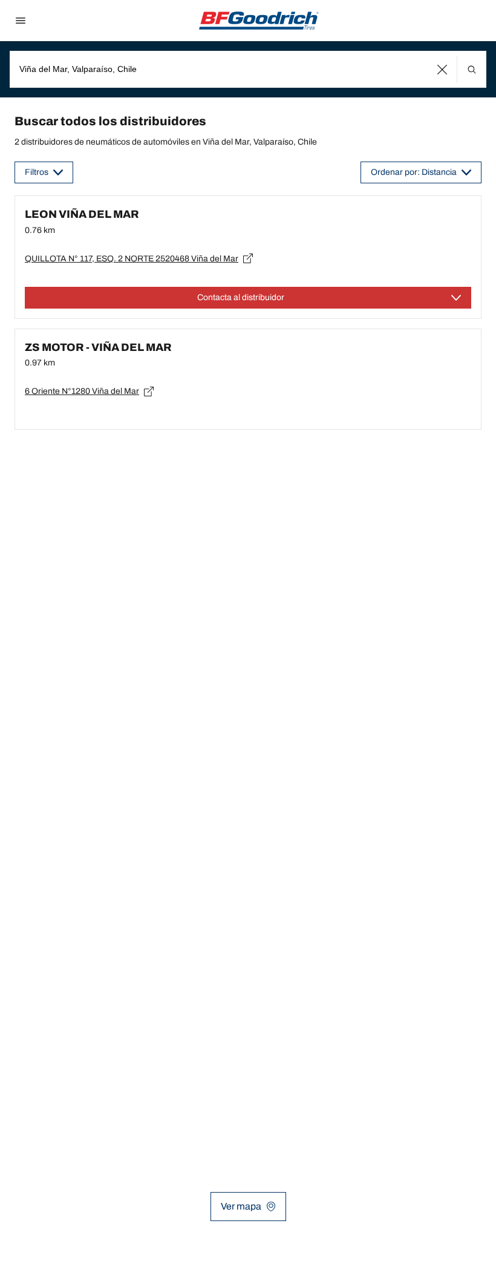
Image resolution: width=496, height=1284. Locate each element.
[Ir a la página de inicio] (259, 20)
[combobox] (248, 69)
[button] (442, 69)
